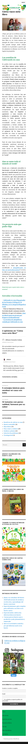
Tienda (4, 726)
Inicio (3, 712)
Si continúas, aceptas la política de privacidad (12, 700)
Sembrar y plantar (9, 431)
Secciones (5, 715)
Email (3, 694)
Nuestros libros (7, 723)
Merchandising (6, 730)
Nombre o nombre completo (10, 688)
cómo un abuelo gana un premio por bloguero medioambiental (14, 315)
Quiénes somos (7, 719)
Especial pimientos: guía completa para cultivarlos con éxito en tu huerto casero (15, 608)
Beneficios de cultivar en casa (13, 422)
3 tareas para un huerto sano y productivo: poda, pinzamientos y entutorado (14, 619)
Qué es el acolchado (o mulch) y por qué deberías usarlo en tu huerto (13, 626)
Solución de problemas (11, 433)
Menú (23, 2)
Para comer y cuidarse (11, 429)
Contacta (5, 734)
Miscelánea (7, 426)
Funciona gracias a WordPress (11, 739)
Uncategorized (8, 435)
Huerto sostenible (9, 424)
